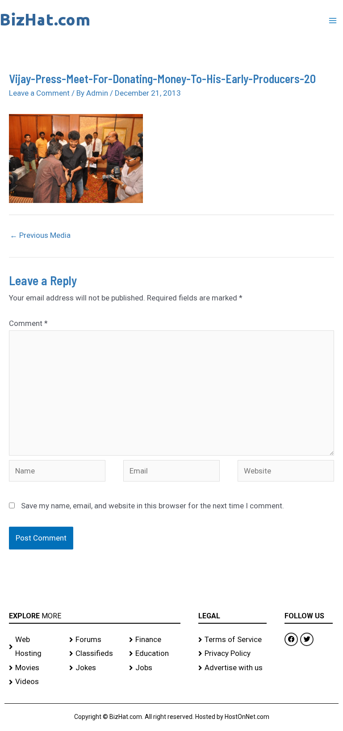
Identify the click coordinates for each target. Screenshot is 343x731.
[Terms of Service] (232, 640)
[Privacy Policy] (232, 653)
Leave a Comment (39, 93)
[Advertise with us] (232, 668)
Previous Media (40, 235)
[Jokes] (95, 668)
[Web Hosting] (34, 647)
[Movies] (34, 668)
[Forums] (95, 640)
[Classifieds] (95, 653)
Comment (28, 323)
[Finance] (154, 640)
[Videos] (34, 682)
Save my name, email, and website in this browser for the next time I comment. (152, 505)
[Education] (154, 653)
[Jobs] (154, 668)
